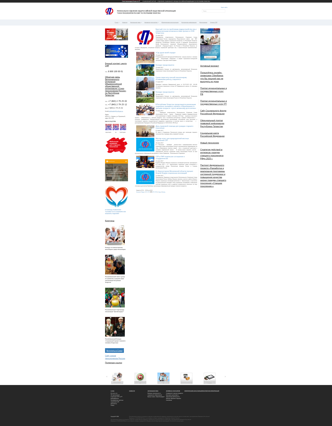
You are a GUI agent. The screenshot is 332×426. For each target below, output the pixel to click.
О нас (116, 22)
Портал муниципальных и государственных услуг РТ (213, 102)
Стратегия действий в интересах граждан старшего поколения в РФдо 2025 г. (211, 154)
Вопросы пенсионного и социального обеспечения (155, 394)
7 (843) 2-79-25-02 (116, 108)
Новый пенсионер (209, 142)
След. (159, 192)
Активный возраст (209, 65)
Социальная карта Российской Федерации (212, 134)
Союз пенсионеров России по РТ (131, 1)
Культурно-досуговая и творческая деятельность (173, 395)
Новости (124, 22)
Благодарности (115, 398)
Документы (114, 403)
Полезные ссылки (113, 362)
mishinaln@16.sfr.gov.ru (116, 111)
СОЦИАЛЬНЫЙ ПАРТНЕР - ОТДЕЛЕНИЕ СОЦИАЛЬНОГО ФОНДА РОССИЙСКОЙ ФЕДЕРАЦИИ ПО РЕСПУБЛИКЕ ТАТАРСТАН (176, 1)
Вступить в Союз (114, 350)
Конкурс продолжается (165, 65)
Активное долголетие (151, 22)
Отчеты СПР (213, 22)
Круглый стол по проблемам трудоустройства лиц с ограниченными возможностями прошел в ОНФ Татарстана (176, 31)
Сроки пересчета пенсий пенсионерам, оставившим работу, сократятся (171, 78)
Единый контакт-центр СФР (116, 64)
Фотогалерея (203, 22)
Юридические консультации (170, 22)
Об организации (115, 395)
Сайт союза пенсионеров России (115, 357)
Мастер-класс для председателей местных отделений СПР (172, 139)
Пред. (142, 192)
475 (154, 192)
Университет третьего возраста (174, 393)
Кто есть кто (114, 393)
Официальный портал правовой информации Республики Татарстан (212, 123)
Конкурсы (109, 220)
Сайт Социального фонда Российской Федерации (213, 112)
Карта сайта (224, 7)
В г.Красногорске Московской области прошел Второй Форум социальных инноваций (174, 172)
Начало (138, 192)
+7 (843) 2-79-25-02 (117, 101)
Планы (112, 405)
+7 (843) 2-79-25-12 (117, 104)
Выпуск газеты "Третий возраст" (156, 396)
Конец (163, 192)
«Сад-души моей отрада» (166, 52)
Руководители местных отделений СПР (117, 401)
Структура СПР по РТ (116, 396)
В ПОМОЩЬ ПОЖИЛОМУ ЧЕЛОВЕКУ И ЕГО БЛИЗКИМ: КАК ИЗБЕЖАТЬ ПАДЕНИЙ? (115, 211)
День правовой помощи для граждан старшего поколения (174, 127)
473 (149, 192)
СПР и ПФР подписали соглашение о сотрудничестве (170, 157)
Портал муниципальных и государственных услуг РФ (213, 91)
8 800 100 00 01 (115, 71)
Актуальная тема (135, 22)
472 (146, 192)
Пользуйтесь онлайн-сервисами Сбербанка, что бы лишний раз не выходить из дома (212, 77)
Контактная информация (189, 22)
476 (156, 192)
